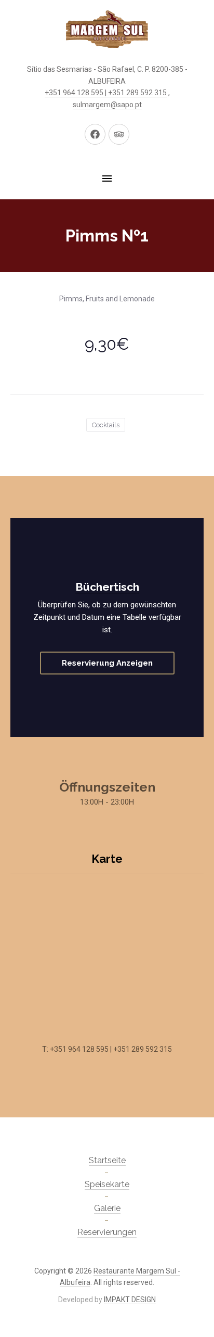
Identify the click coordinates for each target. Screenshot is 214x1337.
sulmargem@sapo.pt (107, 104)
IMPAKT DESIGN (130, 1299)
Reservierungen (107, 1232)
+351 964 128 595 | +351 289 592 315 (106, 92)
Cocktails (105, 425)
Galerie (107, 1208)
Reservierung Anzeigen (107, 663)
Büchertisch (107, 586)
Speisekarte (107, 1184)
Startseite (107, 1160)
